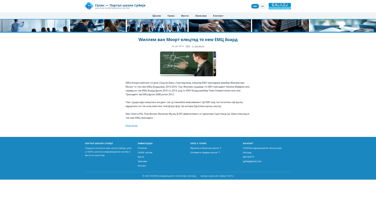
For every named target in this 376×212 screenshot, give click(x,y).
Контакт (218, 15)
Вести (185, 15)
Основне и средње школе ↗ (205, 152)
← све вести (198, 46)
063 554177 (248, 156)
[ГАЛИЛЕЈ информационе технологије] (280, 6)
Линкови (201, 15)
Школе (156, 15)
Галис (171, 15)
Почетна (142, 147)
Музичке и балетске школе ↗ (205, 147)
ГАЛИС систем (145, 152)
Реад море (132, 125)
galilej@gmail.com (252, 161)
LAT (262, 6)
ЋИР (255, 6)
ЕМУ (188, 46)
